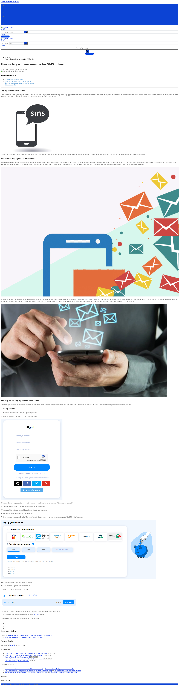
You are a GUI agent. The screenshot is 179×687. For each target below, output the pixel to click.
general (15, 69)
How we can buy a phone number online (18, 81)
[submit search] (26, 32)
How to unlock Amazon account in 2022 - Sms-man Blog (24, 669)
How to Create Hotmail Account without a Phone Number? (24, 659)
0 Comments (22, 69)
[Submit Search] (87, 51)
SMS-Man (5, 36)
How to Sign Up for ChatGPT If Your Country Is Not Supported (26, 653)
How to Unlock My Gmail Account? (17, 661)
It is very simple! (10, 85)
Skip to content (6, 2)
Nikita (3, 69)
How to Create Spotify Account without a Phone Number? (24, 655)
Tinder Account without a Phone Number (67, 671)
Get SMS (36, 615)
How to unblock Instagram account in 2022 (59, 669)
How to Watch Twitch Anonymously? (17, 657)
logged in (12, 645)
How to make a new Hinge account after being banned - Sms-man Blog (28, 671)
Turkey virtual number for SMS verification (63, 672)
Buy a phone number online (14, 79)
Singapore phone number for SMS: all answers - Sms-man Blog (26, 672)
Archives (4, 681)
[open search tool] (3, 29)
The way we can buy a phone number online (19, 83)
